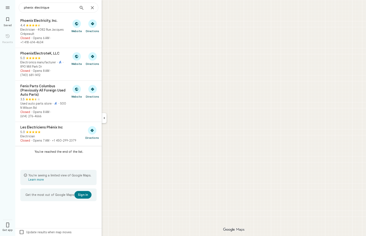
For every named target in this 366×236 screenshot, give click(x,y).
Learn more (36, 179)
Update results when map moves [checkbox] (45, 232)
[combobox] (50, 7)
